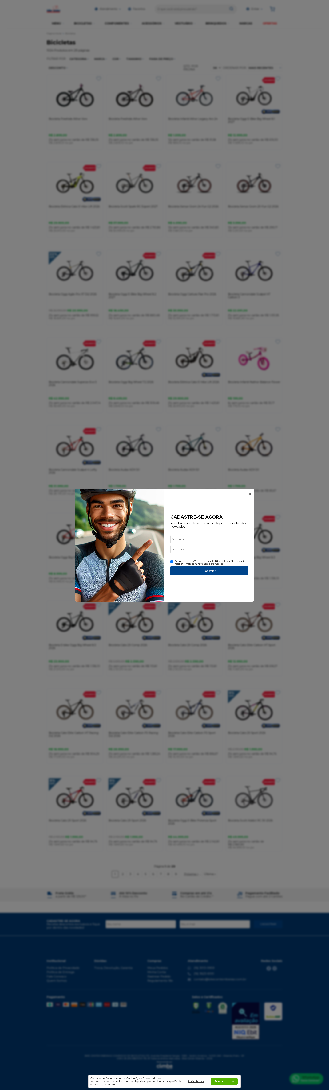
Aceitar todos (224, 1081)
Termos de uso (202, 561)
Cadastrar (209, 570)
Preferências (196, 1081)
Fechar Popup (250, 494)
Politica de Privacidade (224, 561)
